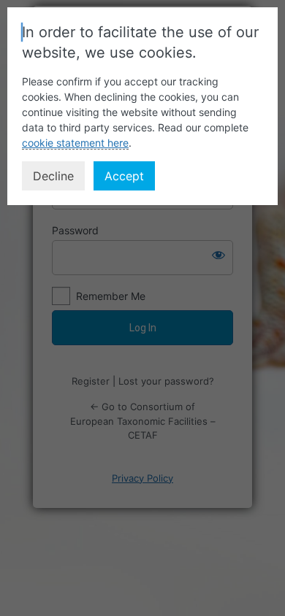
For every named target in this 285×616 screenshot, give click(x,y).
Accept (124, 176)
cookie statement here (75, 142)
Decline (53, 176)
